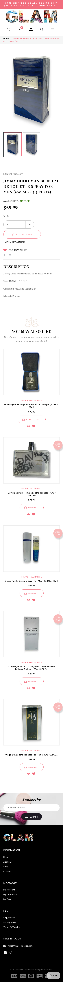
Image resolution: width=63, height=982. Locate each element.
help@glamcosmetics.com (20, 945)
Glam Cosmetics (26, 969)
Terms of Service (11, 927)
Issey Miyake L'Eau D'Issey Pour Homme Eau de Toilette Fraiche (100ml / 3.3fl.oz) (31, 667)
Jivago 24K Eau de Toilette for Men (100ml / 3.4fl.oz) (31, 754)
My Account (9, 889)
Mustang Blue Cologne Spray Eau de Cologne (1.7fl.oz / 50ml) (31, 405)
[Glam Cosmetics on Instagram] (10, 255)
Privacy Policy (9, 922)
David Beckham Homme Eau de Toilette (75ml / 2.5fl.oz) (32, 494)
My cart (7, 899)
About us (8, 861)
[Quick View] (28, 426)
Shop (5, 866)
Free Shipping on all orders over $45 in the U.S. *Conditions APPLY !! (31, 4)
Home (6, 38)
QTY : (6, 215)
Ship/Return (9, 917)
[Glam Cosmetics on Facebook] (4, 255)
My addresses (10, 894)
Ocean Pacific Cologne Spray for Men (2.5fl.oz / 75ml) (31, 581)
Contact (7, 871)
